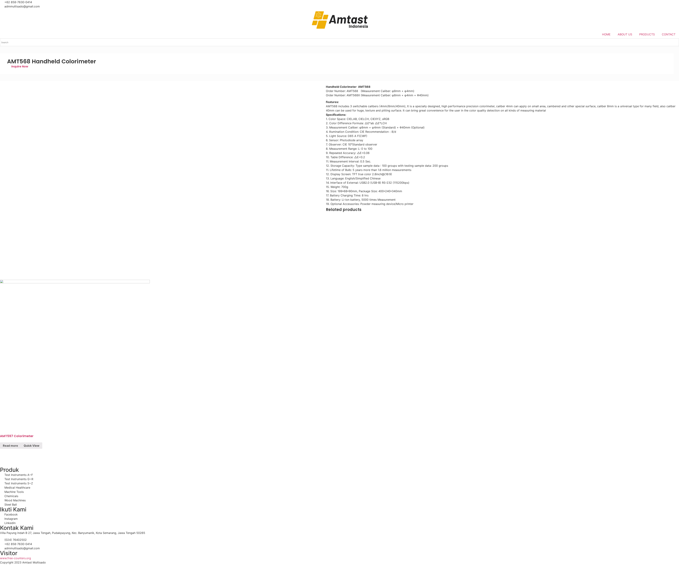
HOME (606, 34)
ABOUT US (625, 34)
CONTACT (668, 34)
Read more (10, 445)
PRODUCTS (647, 34)
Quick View (31, 445)
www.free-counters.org (15, 558)
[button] (17, 66)
